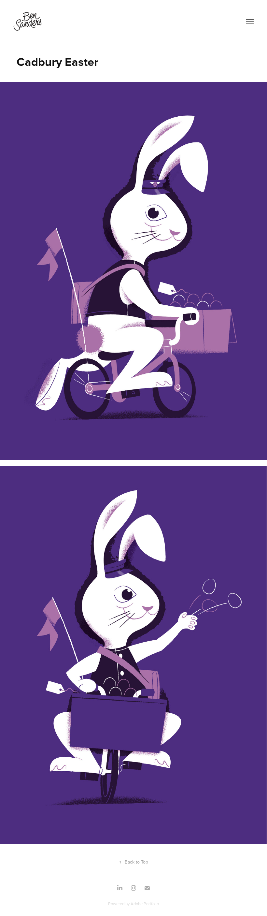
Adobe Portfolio (145, 904)
